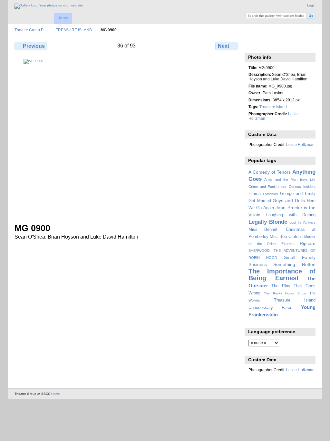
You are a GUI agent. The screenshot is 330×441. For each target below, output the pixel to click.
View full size (252, 45)
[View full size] (127, 137)
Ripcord (307, 243)
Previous (34, 46)
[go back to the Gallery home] (49, 6)
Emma (254, 193)
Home (62, 18)
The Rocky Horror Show (285, 293)
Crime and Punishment (267, 187)
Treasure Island (273, 107)
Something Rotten (294, 264)
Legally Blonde (267, 222)
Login (311, 5)
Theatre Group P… (31, 30)
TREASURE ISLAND (74, 30)
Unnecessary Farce (270, 307)
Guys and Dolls (289, 200)
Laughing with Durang (290, 215)
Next (223, 46)
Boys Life (307, 179)
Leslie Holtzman (300, 144)
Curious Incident (302, 187)
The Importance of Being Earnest (281, 275)
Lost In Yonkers (302, 222)
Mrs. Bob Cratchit (286, 236)
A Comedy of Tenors (269, 172)
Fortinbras (270, 194)
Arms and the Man (280, 179)
